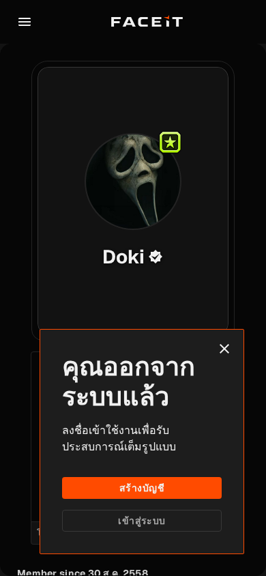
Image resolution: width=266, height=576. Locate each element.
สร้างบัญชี (141, 488)
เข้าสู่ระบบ (141, 521)
